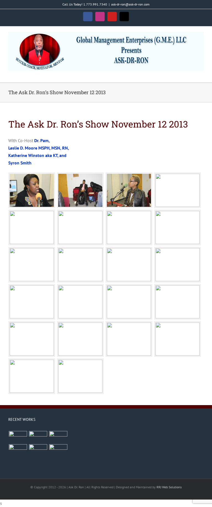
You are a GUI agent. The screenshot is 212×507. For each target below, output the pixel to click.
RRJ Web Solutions (169, 487)
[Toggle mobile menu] (201, 74)
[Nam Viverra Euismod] (17, 450)
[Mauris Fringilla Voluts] (37, 436)
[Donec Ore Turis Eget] (17, 436)
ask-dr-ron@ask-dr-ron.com (130, 4)
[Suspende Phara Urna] (58, 450)
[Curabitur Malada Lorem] (37, 450)
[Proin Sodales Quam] (58, 436)
